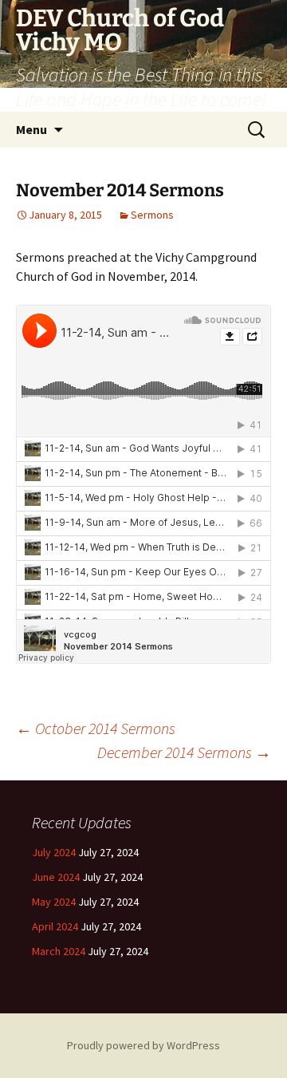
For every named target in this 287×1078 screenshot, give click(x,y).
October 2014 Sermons (95, 728)
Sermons (152, 214)
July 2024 (54, 852)
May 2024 (54, 901)
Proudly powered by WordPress (143, 1045)
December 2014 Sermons (184, 752)
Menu (31, 129)
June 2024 (56, 877)
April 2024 (55, 926)
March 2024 (58, 951)
